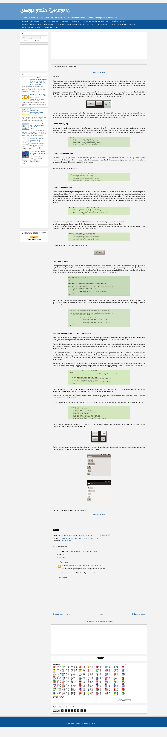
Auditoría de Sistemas (51, 27)
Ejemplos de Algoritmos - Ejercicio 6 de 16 (37, 139)
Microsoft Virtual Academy (30, 21)
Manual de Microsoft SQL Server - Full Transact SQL (38, 95)
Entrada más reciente (62, 614)
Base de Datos (48, 24)
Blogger (98, 723)
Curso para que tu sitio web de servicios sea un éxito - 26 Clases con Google (37, 126)
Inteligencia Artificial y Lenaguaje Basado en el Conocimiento (76, 24)
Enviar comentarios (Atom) (104, 621)
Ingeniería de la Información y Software (96, 21)
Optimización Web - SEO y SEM (31, 27)
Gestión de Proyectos (118, 21)
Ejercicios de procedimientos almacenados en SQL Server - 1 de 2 (36, 111)
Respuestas (64, 562)
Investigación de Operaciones (31, 24)
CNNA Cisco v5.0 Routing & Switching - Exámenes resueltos (37, 153)
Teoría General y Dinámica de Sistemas (123, 24)
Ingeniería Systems (45, 10)
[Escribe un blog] (103, 535)
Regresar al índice (99, 72)
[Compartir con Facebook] (107, 535)
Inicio (101, 614)
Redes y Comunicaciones (50, 21)
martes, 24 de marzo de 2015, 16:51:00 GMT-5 (85, 565)
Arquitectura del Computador (71, 21)
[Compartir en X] (105, 535)
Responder (61, 557)
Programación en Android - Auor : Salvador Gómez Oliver (79, 538)
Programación (102, 24)
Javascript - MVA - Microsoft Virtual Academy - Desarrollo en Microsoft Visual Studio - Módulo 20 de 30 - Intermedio (38, 81)
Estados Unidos (65, 541)
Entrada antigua (138, 614)
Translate (36, 40)
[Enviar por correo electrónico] (101, 535)
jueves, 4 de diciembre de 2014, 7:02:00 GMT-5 (81, 552)
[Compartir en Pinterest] (108, 535)
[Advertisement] (100, 45)
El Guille (65, 565)
